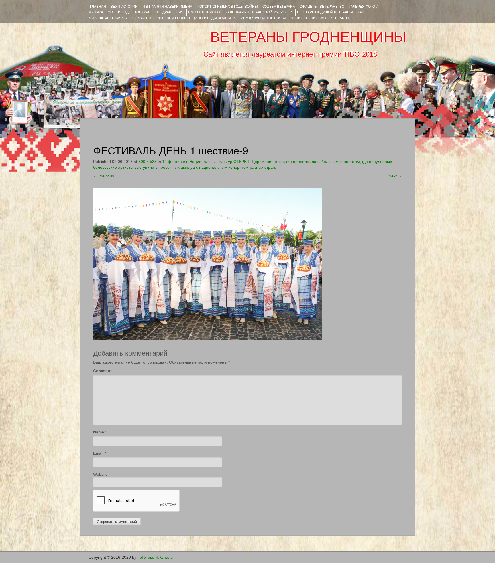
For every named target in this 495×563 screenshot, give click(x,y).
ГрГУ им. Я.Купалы (155, 557)
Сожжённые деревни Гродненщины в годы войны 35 (184, 18)
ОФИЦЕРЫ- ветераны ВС (322, 7)
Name (98, 432)
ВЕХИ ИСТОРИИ (124, 7)
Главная (98, 7)
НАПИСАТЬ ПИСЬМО (308, 18)
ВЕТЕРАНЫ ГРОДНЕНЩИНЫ (308, 37)
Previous (103, 176)
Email (98, 453)
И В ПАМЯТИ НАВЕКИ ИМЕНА (167, 7)
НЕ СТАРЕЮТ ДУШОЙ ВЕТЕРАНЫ (325, 12)
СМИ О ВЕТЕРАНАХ (204, 12)
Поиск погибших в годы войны (227, 7)
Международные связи (263, 18)
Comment (102, 370)
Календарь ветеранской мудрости (258, 12)
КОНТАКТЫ (340, 18)
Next (395, 176)
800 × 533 (147, 161)
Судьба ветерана (278, 7)
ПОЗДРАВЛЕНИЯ (169, 12)
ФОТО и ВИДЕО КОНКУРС (129, 12)
